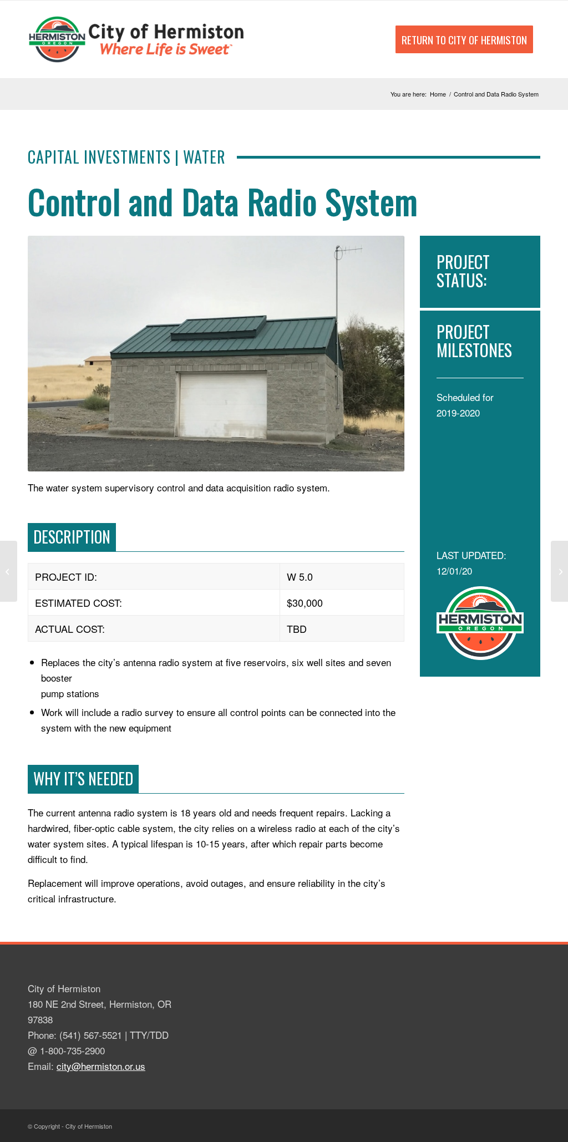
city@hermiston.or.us (101, 1066)
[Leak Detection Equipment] (559, 571)
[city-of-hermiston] (137, 39)
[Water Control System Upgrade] (8, 571)
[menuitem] (464, 39)
